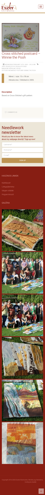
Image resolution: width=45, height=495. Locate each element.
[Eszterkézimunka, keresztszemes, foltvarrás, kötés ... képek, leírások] (9, 4)
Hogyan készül (8, 194)
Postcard (20, 70)
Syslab (34, 482)
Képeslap (12, 68)
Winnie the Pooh (30, 70)
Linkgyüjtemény (8, 187)
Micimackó (12, 70)
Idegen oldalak (8, 190)
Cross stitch (10, 66)
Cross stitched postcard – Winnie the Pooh (21, 55)
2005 (3, 66)
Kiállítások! (6, 183)
